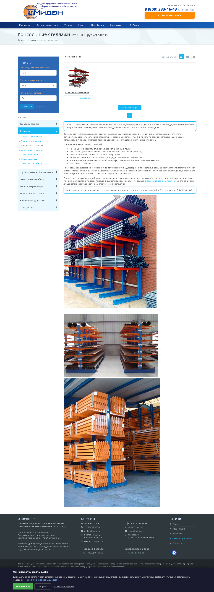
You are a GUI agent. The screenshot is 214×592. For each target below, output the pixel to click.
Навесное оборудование (32, 200)
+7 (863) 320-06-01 (92, 527)
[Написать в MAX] (174, 552)
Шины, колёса (27, 207)
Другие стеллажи (29, 159)
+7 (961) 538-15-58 (136, 552)
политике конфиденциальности (43, 580)
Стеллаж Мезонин (30, 154)
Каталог (21, 40)
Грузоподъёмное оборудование (36, 172)
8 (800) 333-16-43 (161, 9)
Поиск (136, 25)
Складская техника (29, 123)
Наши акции (178, 528)
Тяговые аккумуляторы (31, 186)
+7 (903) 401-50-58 (95, 552)
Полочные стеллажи (31, 141)
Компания (24, 25)
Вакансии (177, 533)
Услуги (68, 25)
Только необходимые (64, 586)
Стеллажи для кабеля (31, 163)
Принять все (23, 586)
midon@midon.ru (92, 531)
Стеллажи (32, 40)
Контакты (115, 25)
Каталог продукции (47, 25)
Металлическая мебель (32, 179)
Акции (81, 25)
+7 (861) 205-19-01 (136, 527)
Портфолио (97, 25)
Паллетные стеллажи (31, 136)
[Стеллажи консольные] (78, 77)
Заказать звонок (172, 15)
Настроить (43, 586)
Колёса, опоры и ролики (32, 193)
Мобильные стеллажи (31, 150)
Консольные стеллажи (32, 145)
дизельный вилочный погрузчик (160, 180)
